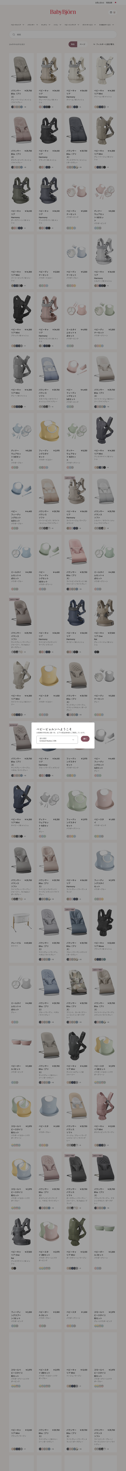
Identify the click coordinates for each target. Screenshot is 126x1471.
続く (85, 738)
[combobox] (57, 740)
